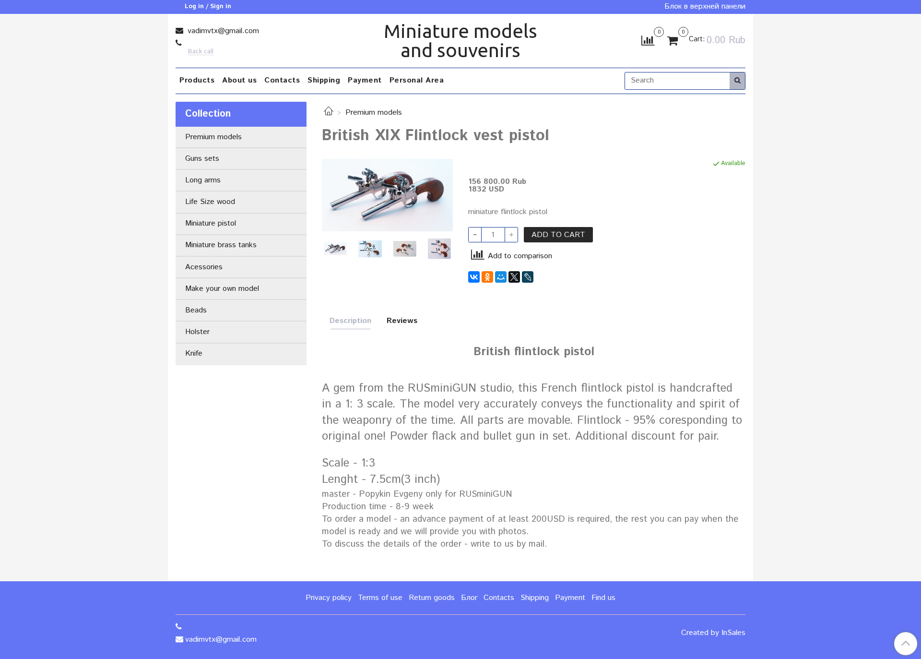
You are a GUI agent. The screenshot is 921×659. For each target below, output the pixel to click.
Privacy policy (329, 597)
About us (239, 80)
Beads (196, 310)
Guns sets (202, 158)
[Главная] (328, 112)
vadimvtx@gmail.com (222, 30)
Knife (193, 353)
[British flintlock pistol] (387, 195)
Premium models (373, 112)
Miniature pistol (210, 223)
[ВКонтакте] (474, 277)
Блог (469, 597)
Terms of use (380, 597)
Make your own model (222, 288)
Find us (603, 597)
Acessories (204, 267)
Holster (197, 331)
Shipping (323, 80)
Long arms (203, 180)
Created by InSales (713, 633)
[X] (514, 277)
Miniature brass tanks (221, 245)
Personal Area (417, 80)
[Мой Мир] (501, 277)
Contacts (282, 80)
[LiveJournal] (527, 277)
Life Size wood (210, 201)
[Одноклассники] (487, 277)
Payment (365, 80)
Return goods (432, 597)
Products (196, 80)
